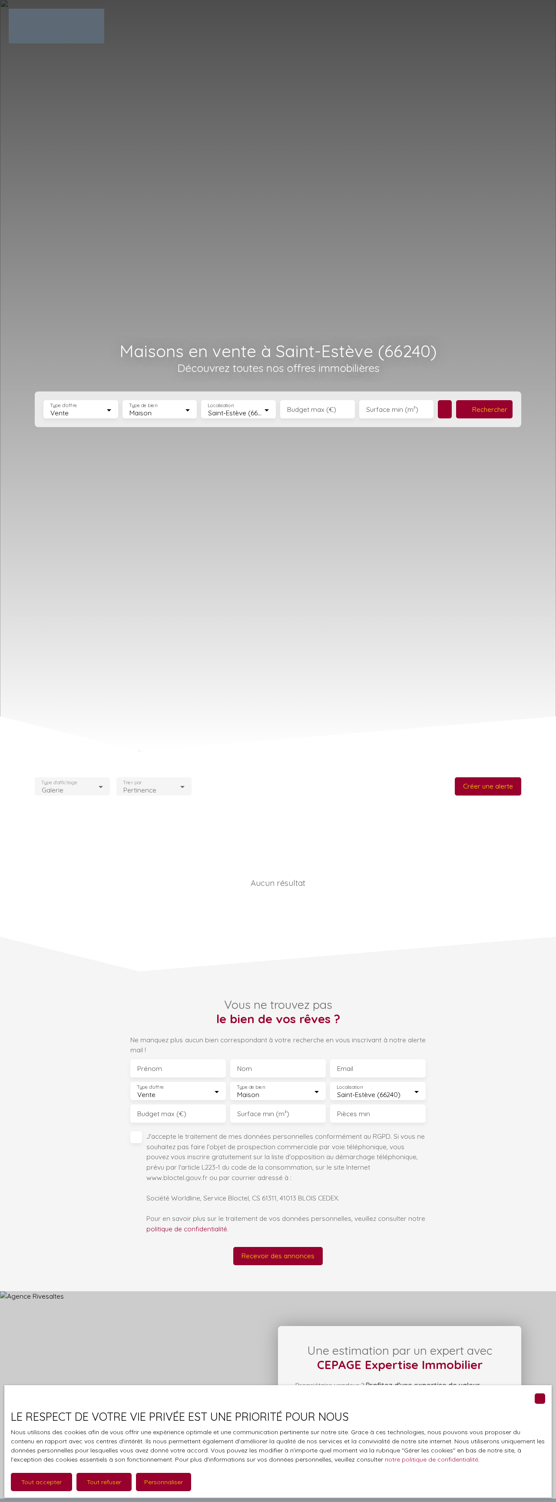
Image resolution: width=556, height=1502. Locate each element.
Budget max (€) (311, 409)
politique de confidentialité (186, 1228)
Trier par (132, 782)
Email (345, 1068)
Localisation (221, 405)
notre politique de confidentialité (431, 1459)
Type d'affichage (59, 782)
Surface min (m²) (392, 409)
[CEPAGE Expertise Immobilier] (56, 26)
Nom (244, 1068)
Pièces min (353, 1114)
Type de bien (143, 405)
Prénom (149, 1068)
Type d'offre (63, 405)
